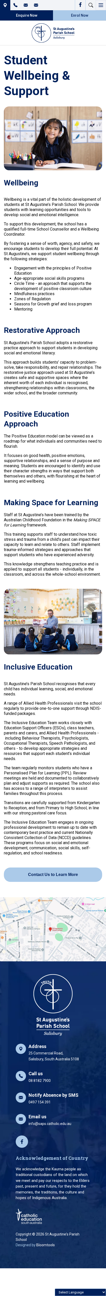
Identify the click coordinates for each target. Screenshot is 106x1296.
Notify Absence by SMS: (26, 5)
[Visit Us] (53, 929)
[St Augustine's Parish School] (53, 33)
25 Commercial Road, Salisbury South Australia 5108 (5, 5)
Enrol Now (79, 15)
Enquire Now (26, 15)
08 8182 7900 (15, 5)
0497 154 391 (53, 1098)
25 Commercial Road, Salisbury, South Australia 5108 (54, 1052)
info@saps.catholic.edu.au (36, 5)
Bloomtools (45, 1245)
